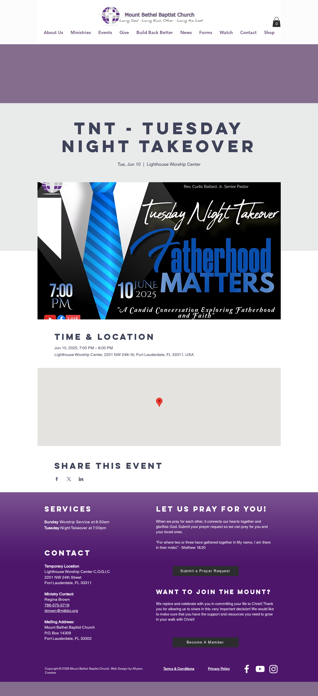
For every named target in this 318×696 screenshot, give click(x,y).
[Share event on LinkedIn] (81, 479)
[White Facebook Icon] (246, 668)
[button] (53, 32)
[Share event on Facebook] (56, 479)
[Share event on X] (69, 479)
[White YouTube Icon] (260, 668)
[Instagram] (273, 668)
